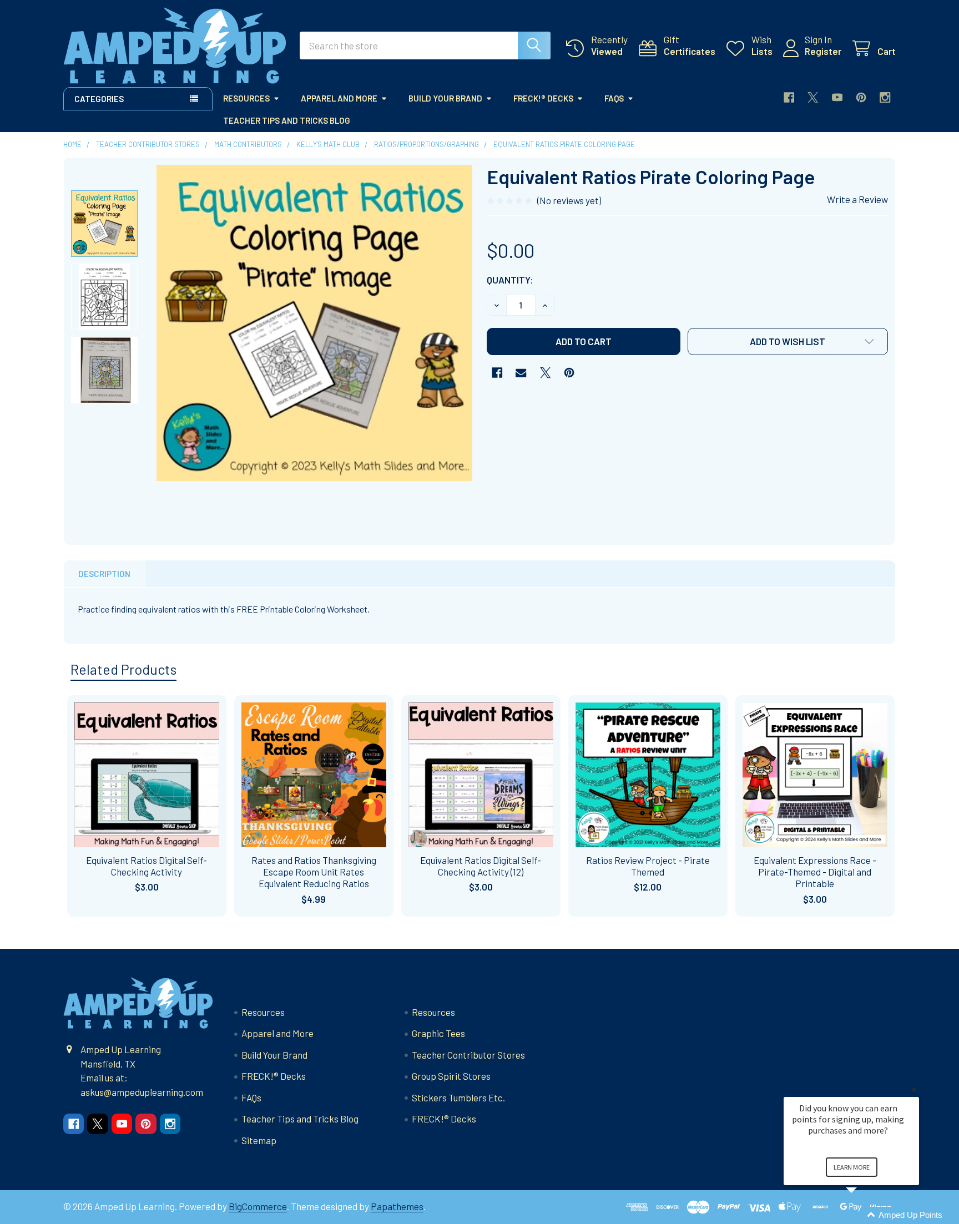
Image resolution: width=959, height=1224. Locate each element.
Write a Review (857, 199)
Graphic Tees (438, 1033)
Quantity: (510, 279)
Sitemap (258, 1140)
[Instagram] (885, 97)
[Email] (521, 372)
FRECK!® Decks (543, 98)
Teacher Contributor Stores (468, 1054)
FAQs (614, 98)
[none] (315, 323)
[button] (788, 341)
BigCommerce (258, 1206)
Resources (246, 98)
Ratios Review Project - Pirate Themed (648, 865)
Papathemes (397, 1206)
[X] (812, 97)
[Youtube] (837, 97)
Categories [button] (99, 99)
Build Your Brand (445, 98)
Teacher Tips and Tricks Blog (286, 120)
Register (823, 51)
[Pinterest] (861, 97)
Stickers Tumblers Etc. (458, 1097)
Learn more (852, 1167)
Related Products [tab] (123, 669)
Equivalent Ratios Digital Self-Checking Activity (146, 865)
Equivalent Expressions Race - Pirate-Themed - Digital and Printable (815, 871)
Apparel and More (339, 98)
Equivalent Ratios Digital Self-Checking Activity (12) (480, 865)
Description (104, 574)
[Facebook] (789, 97)
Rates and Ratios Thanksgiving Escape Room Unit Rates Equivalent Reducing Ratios (313, 871)
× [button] (914, 1089)
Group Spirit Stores (451, 1075)
